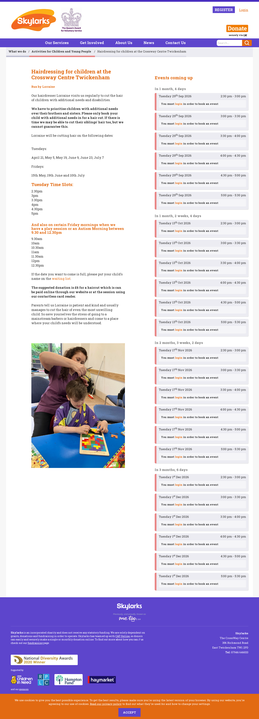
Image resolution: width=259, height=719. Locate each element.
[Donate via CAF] (237, 28)
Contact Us (175, 42)
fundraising (35, 643)
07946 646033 (236, 652)
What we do (17, 51)
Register (224, 9)
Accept (129, 712)
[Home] (34, 20)
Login (243, 10)
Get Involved (92, 42)
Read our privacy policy (106, 704)
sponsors (24, 689)
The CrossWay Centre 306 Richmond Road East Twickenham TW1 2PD (230, 640)
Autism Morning (93, 228)
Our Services (57, 42)
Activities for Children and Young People (62, 51)
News (149, 42)
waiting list (61, 278)
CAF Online (122, 636)
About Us (123, 42)
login (178, 104)
